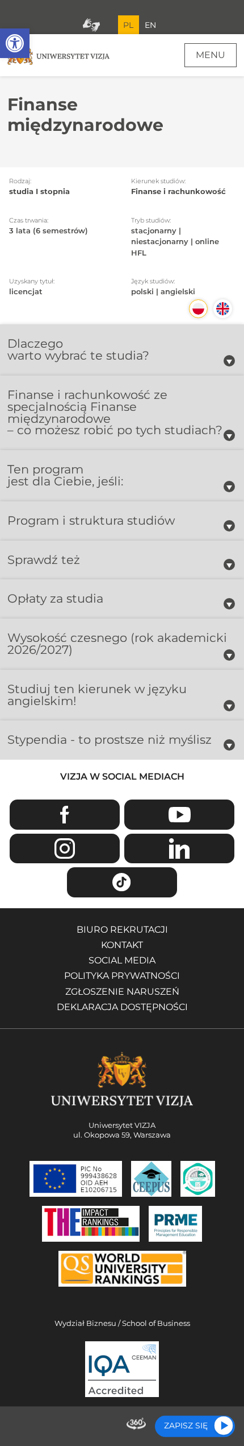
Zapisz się (186, 1425)
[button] (15, 43)
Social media (122, 960)
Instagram (65, 849)
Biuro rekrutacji (122, 929)
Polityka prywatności (122, 975)
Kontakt (122, 945)
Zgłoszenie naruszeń (122, 991)
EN (150, 25)
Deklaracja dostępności (122, 1007)
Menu (210, 55)
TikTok (122, 882)
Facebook (65, 815)
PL (128, 25)
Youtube (179, 815)
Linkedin (179, 849)
